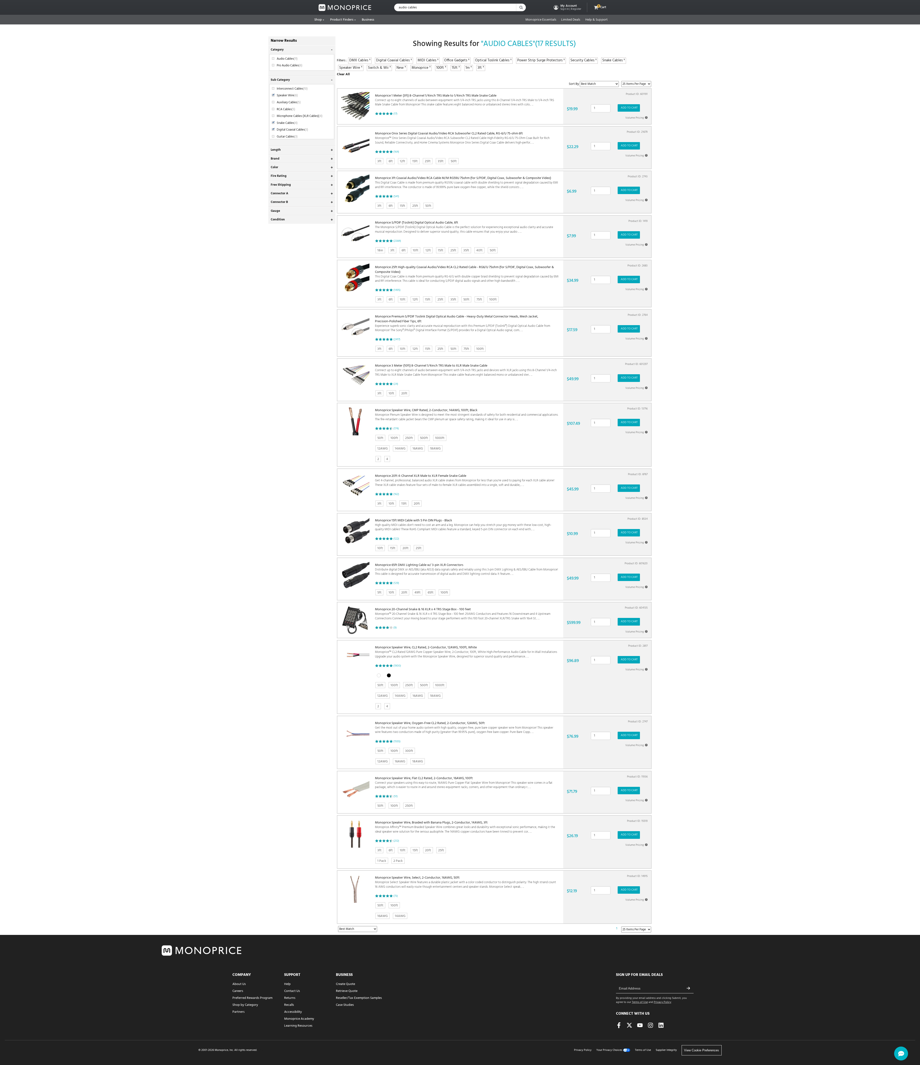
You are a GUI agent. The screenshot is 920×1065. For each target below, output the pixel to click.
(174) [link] (396, 428)
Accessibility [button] (293, 1011)
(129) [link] (396, 583)
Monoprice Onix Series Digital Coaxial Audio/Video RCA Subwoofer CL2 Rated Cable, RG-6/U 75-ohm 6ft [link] (462, 138)
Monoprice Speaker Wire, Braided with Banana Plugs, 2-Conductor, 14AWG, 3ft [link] (465, 827)
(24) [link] (395, 384)
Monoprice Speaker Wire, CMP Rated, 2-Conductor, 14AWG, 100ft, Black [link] (466, 415)
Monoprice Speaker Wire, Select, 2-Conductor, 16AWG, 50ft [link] (465, 882)
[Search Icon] (521, 7)
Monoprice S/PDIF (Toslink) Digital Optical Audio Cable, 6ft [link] (464, 227)
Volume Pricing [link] (636, 118)
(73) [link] (395, 896)
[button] (567, 7)
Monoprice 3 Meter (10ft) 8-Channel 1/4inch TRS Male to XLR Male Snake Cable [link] (466, 370)
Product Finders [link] (342, 20)
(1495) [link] (397, 290)
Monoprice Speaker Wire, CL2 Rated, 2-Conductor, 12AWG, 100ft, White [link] (466, 652)
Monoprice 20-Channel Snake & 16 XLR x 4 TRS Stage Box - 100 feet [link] (462, 614)
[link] (345, 8)
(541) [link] (396, 196)
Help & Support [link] (596, 19)
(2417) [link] (396, 339)
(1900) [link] (397, 665)
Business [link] (368, 20)
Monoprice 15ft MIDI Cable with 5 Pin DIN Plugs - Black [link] (463, 525)
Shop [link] (318, 20)
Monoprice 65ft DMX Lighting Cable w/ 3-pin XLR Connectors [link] (466, 569)
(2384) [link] (397, 241)
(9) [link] (395, 627)
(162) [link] (396, 494)
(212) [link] (396, 841)
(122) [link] (396, 538)
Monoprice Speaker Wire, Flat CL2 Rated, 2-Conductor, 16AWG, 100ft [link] (463, 783)
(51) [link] (395, 796)
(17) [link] (395, 113)
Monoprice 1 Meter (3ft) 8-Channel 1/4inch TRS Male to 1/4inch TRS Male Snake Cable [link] (464, 100)
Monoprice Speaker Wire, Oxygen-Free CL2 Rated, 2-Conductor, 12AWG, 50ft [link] (464, 728)
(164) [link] (396, 152)
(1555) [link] (397, 741)
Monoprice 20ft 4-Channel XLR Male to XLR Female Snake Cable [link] (464, 480)
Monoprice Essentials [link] (540, 19)
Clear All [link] (343, 74)
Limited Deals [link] (570, 19)
